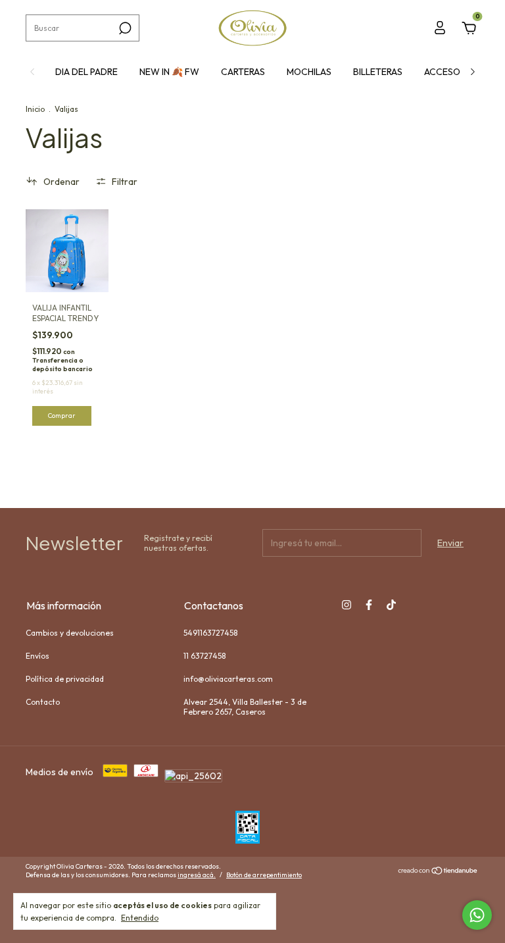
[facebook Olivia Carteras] (369, 604)
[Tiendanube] (438, 872)
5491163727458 (210, 633)
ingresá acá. (197, 875)
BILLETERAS (377, 72)
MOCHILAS (309, 72)
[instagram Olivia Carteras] (346, 604)
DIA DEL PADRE (86, 72)
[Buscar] (124, 28)
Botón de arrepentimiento (264, 875)
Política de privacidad (65, 679)
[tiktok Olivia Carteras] (391, 604)
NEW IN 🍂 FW (169, 72)
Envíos (37, 656)
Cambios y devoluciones (70, 633)
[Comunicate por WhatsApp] (477, 915)
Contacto (43, 702)
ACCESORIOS (452, 72)
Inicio (35, 109)
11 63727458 (204, 656)
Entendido (139, 918)
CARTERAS (243, 72)
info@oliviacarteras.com (228, 679)
